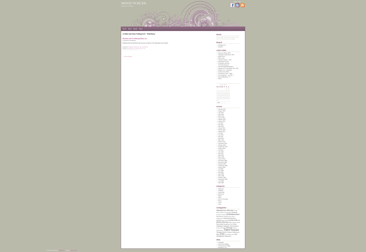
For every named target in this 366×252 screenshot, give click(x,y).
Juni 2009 (221, 170)
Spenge (229, 228)
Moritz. (220, 78)
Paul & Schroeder (223, 199)
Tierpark (234, 230)
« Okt (218, 102)
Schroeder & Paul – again (225, 73)
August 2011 (221, 131)
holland (223, 220)
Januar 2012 (221, 128)
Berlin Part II (221, 56)
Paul (231, 224)
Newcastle (219, 224)
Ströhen (235, 228)
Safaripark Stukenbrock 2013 (226, 54)
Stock (220, 202)
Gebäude (220, 190)
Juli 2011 (220, 133)
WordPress (62, 250)
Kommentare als (224, 246)
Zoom (232, 234)
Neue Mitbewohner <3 (224, 77)
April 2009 (221, 174)
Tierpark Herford (221, 232)
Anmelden (221, 242)
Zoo (140, 46)
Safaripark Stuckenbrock (231, 226)
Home (124, 29)
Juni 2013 (221, 112)
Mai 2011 (220, 136)
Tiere (144, 48)
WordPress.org (222, 247)
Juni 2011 (221, 135)
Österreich (228, 236)
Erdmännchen (136, 46)
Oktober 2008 (222, 177)
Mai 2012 (220, 124)
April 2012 (221, 126)
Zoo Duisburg (145, 46)
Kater (226, 220)
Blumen (218, 212)
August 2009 (221, 167)
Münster (225, 222)
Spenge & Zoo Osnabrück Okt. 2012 (228, 68)
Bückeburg (228, 212)
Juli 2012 (220, 123)
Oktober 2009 (222, 164)
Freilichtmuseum (227, 216)
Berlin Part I (221, 58)
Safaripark (219, 226)
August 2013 (221, 111)
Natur (219, 197)
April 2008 (221, 182)
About (130, 29)
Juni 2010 (221, 152)
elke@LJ (220, 47)
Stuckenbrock (219, 230)
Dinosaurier (219, 214)
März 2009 (221, 176)
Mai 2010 (220, 153)
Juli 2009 (220, 169)
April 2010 (221, 155)
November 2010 (222, 143)
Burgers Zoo (223, 212)
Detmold (234, 212)
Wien (218, 234)
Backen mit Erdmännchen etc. (134, 38)
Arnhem (236, 210)
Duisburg (130, 46)
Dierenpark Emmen (223, 61)
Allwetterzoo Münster (225, 210)
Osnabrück (226, 224)
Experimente (219, 216)
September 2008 (222, 179)
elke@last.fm (222, 45)
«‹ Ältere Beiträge (127, 56)
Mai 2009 (220, 172)
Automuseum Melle (223, 72)
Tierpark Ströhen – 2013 (225, 60)
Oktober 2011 (222, 129)
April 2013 (221, 114)
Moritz (141, 48)
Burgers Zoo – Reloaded (225, 70)
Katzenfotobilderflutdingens (225, 66)
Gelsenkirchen (219, 218)
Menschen (221, 194)
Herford (218, 220)
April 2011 (221, 138)
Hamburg (226, 218)
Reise (219, 201)
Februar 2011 (221, 141)
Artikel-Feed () (223, 244)
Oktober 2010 (222, 145)
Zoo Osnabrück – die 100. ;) (226, 75)
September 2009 (222, 165)
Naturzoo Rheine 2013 (224, 53)
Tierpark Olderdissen (233, 232)
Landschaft (136, 48)
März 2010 (221, 157)
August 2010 (221, 148)
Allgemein (132, 48)
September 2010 (222, 146)
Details (135, 29)
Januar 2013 (221, 118)
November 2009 (222, 162)
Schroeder (223, 228)
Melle (239, 220)
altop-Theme (73, 250)
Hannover (233, 218)
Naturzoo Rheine (236, 222)
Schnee (218, 228)
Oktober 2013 (222, 109)
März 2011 (221, 140)
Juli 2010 (220, 150)
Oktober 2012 (222, 119)
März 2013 (221, 116)
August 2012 (221, 121)
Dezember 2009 (222, 160)
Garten (233, 216)
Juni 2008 (221, 181)
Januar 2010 (221, 158)
